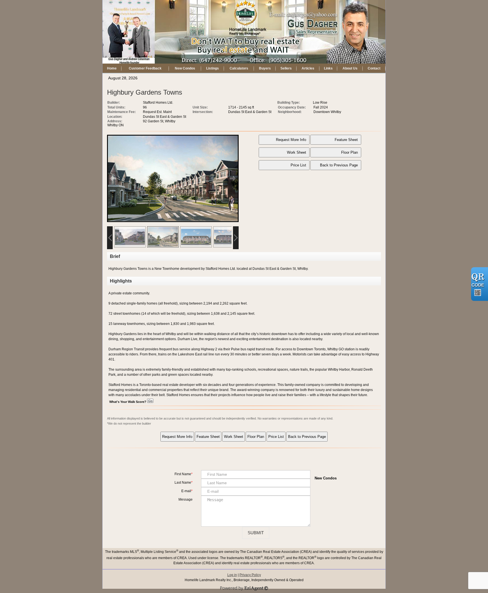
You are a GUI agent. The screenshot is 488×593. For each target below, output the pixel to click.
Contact (374, 68)
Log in (232, 575)
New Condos (185, 68)
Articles (308, 68)
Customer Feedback (145, 68)
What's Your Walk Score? (128, 401)
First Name (183, 474)
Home (112, 68)
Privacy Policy (250, 575)
